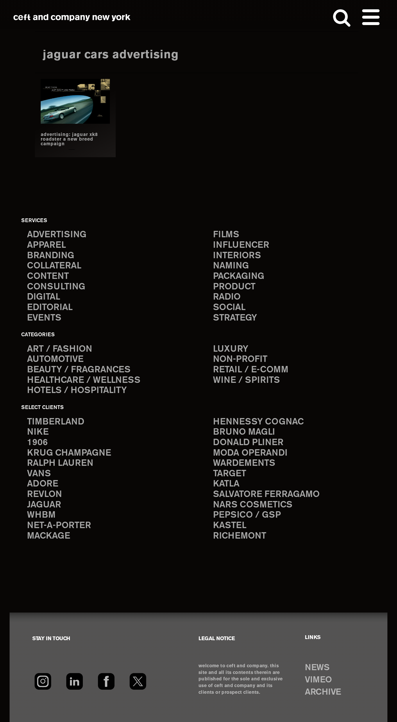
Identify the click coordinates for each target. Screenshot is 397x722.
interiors (237, 256)
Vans (39, 474)
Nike (38, 432)
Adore (42, 484)
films (226, 235)
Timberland (55, 422)
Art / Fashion (59, 349)
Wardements (244, 463)
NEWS (317, 668)
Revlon (44, 494)
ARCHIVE (323, 692)
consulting (56, 287)
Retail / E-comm (250, 370)
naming (231, 266)
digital (43, 297)
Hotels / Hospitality (77, 390)
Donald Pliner (248, 443)
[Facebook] (106, 681)
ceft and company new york (72, 17)
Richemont (239, 536)
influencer (241, 245)
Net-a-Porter (59, 526)
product (234, 287)
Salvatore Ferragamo (266, 494)
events (44, 318)
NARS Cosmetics (252, 505)
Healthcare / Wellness (83, 380)
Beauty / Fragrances (78, 370)
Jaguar (44, 505)
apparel (46, 245)
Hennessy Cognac (258, 422)
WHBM (41, 515)
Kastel (229, 526)
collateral (54, 266)
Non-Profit (240, 359)
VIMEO (318, 680)
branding (50, 256)
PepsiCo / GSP (247, 515)
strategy (235, 318)
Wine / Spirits (246, 380)
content (48, 276)
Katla (226, 484)
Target (229, 474)
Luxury (230, 349)
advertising (56, 235)
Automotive (55, 359)
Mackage (48, 536)
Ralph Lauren (60, 463)
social (229, 308)
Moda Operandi (250, 453)
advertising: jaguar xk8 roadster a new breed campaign (69, 139)
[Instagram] (43, 681)
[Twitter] (138, 681)
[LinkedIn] (74, 681)
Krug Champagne (69, 453)
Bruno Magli (244, 432)
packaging (238, 276)
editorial (50, 308)
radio (227, 297)
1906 (37, 443)
